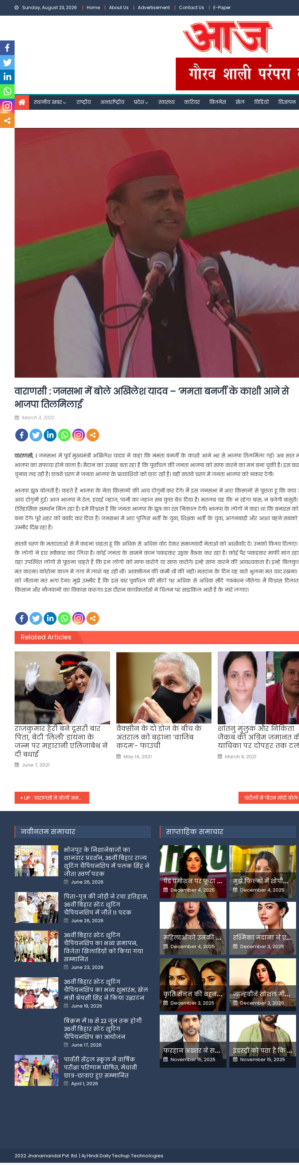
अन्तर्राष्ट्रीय (112, 102)
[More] (92, 435)
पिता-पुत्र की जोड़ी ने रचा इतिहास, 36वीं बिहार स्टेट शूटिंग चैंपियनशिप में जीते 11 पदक (106, 904)
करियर (192, 102)
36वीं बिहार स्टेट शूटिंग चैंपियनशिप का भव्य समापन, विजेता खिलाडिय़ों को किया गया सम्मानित (103, 947)
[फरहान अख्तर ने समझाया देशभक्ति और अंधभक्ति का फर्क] (193, 1037)
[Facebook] (21, 435)
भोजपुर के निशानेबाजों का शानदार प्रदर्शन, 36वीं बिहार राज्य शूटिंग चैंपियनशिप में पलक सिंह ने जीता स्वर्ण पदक (107, 862)
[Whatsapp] (64, 435)
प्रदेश (139, 102)
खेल (240, 102)
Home (93, 7)
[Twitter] (36, 435)
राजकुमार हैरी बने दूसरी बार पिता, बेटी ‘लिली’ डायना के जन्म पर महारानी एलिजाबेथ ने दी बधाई (61, 741)
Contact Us (191, 7)
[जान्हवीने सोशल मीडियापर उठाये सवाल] (262, 982)
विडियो (261, 102)
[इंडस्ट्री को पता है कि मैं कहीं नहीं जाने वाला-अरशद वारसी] (262, 1035)
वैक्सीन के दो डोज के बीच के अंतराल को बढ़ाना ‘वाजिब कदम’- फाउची (159, 737)
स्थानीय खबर (48, 102)
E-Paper (221, 7)
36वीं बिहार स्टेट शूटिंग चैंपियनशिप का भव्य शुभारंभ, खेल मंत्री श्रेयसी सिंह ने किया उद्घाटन (106, 990)
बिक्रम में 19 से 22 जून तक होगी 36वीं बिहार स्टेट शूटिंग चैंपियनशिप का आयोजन (103, 1029)
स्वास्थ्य (167, 102)
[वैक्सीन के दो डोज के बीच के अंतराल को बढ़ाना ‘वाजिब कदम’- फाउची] (164, 687)
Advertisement (154, 7)
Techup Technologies (137, 1155)
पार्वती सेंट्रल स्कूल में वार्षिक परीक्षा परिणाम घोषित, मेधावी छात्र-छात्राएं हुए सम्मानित (100, 1067)
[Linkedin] (50, 435)
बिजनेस (217, 102)
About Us (119, 7)
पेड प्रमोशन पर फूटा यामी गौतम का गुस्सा (218, 881)
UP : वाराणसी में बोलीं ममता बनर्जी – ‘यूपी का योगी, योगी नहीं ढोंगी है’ (56, 798)
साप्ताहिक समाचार (195, 831)
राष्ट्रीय (84, 102)
